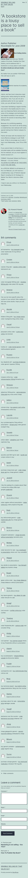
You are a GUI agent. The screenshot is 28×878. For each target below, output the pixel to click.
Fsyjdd (9, 664)
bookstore (14, 201)
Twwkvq (10, 618)
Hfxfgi (9, 633)
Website (3, 824)
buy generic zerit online (17, 407)
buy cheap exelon (19, 316)
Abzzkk (9, 309)
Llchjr (9, 340)
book (10, 201)
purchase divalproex (19, 362)
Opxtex (9, 694)
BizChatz (11, 197)
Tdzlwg (9, 588)
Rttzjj (8, 679)
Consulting (16, 197)
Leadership (9, 489)
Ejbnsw (9, 448)
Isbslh (9, 463)
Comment (4, 791)
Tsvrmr (9, 754)
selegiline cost (14, 440)
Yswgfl (9, 709)
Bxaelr (9, 573)
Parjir (8, 510)
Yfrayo (9, 275)
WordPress (15, 872)
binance (9, 290)
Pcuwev (9, 355)
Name (3, 807)
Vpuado (9, 432)
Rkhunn (9, 739)
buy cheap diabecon (20, 580)
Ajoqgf (9, 603)
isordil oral (24, 455)
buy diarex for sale (19, 595)
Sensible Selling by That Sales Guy (8, 4)
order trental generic (15, 347)
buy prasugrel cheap (17, 249)
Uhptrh (9, 649)
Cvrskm (9, 260)
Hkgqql (9, 558)
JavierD (9, 478)
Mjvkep (9, 543)
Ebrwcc (9, 528)
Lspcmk (9, 415)
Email (3, 815)
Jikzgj (9, 724)
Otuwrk (9, 495)
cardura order (19, 625)
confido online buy (15, 610)
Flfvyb (9, 242)
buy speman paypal (16, 641)
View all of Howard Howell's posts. (17, 229)
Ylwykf (9, 324)
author (6, 201)
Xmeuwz (10, 385)
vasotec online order (19, 267)
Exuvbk (9, 370)
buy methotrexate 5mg (20, 671)
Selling (8, 199)
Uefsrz (9, 400)
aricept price (13, 424)
